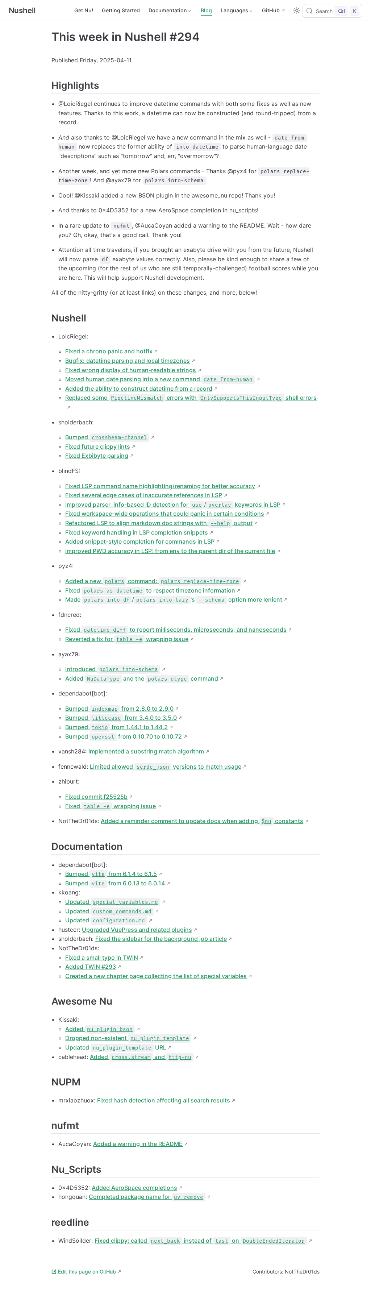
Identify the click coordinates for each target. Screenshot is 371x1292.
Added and (140, 1056)
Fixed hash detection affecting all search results (163, 1100)
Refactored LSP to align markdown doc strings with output (159, 523)
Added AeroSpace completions (134, 1187)
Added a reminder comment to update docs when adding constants (202, 820)
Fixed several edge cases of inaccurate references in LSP (143, 495)
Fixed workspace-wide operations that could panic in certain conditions (164, 513)
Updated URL (115, 1047)
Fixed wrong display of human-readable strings (130, 370)
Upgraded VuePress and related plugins (137, 929)
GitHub (271, 10)
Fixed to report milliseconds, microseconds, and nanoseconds (176, 629)
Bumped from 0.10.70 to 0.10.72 (123, 736)
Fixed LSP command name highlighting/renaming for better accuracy (160, 486)
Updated (111, 901)
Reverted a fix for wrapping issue (126, 639)
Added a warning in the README (138, 1143)
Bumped (106, 437)
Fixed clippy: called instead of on (200, 1240)
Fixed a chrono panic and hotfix (109, 351)
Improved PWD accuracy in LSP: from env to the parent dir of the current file (170, 550)
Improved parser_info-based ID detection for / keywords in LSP (172, 504)
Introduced (111, 669)
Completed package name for (146, 1196)
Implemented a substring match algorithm (146, 751)
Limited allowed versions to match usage (165, 766)
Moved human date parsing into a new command (159, 379)
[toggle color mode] (297, 10)
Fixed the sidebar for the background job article (161, 938)
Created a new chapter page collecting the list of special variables (156, 976)
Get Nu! (83, 10)
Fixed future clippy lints (97, 446)
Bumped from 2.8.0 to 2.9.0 (119, 708)
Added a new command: (152, 581)
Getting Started (121, 10)
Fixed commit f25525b (96, 796)
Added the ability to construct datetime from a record (138, 388)
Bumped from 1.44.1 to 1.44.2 (116, 727)
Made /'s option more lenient (173, 599)
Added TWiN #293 (90, 966)
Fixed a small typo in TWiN (101, 957)
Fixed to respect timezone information (150, 590)
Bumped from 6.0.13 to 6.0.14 (115, 883)
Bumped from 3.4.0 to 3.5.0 (121, 717)
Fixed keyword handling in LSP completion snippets (136, 532)
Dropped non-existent (127, 1038)
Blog (206, 10)
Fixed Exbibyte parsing (96, 455)
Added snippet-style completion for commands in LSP (139, 541)
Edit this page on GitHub (87, 1271)
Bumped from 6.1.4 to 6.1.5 (111, 873)
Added (99, 1029)
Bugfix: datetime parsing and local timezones (127, 360)
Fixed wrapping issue (110, 806)
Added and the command (141, 678)
